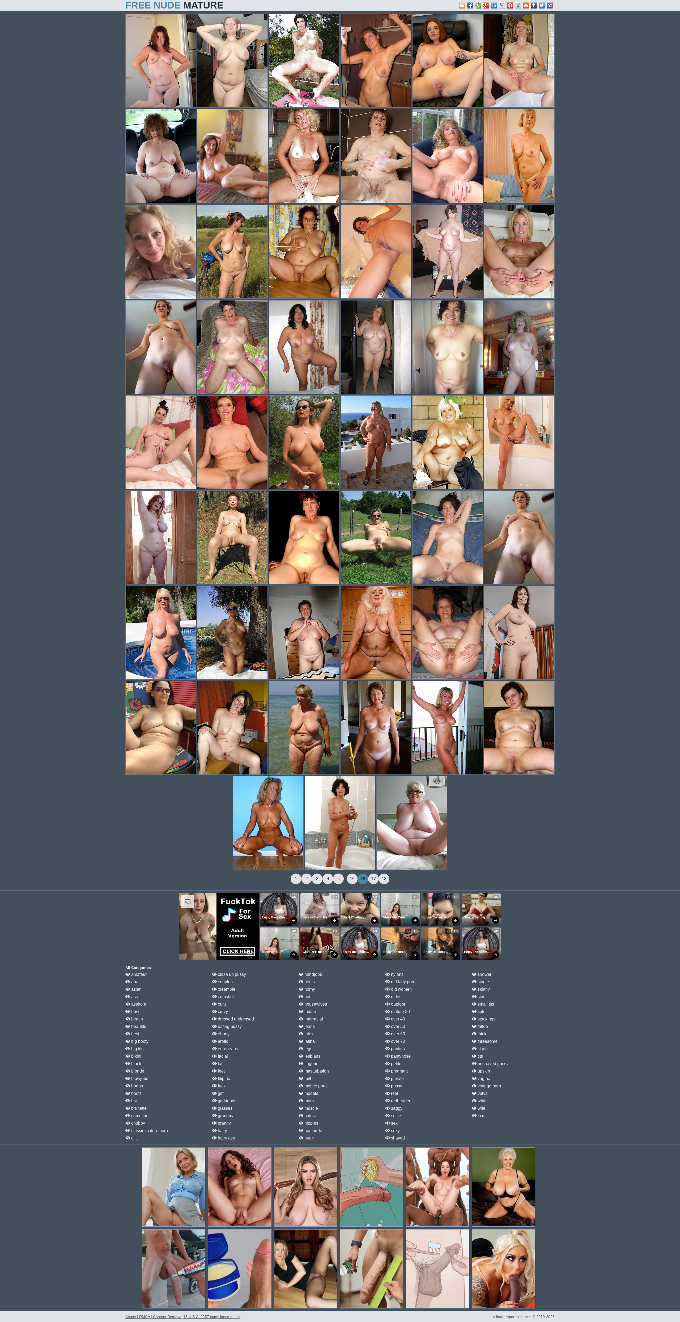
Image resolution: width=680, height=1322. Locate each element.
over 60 (397, 1034)
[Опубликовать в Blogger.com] (462, 5)
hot (306, 996)
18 (384, 878)
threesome (487, 1041)
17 (373, 878)
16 (362, 878)
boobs (136, 1086)
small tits (485, 1004)
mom (308, 1101)
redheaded (400, 1101)
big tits (136, 1048)
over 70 (397, 1041)
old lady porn (402, 982)
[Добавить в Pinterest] (510, 5)
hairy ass (226, 1138)
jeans (309, 1026)
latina (309, 1041)
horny (309, 989)
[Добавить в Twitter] (542, 5)
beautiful (138, 1026)
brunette (138, 1108)
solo (481, 1011)
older (395, 996)
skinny (483, 989)
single (483, 982)
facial (222, 1056)
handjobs (312, 974)
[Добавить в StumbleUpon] (526, 5)
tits (480, 1056)
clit (133, 1138)
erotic (222, 1041)
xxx (480, 1115)
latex (308, 1034)
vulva (482, 1093)
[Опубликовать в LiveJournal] (502, 5)
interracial (313, 1019)
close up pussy (231, 974)
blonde (137, 1071)
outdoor (397, 1004)
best (134, 1034)
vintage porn (489, 1086)
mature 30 (400, 1011)
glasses (224, 1108)
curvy (222, 1011)
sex (394, 1123)
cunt (221, 1004)
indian (309, 1011)
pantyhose (400, 1056)
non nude (312, 1130)
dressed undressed (235, 1019)
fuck (221, 1086)
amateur (138, 974)
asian (136, 989)
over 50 (397, 1026)
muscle (310, 1108)
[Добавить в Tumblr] (534, 5)
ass (134, 996)
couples (225, 982)
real (394, 1093)
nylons (396, 974)
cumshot (225, 996)
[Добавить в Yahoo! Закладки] (550, 5)
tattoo (482, 1026)
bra (133, 1101)
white (482, 1101)
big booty (139, 1041)
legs (307, 1048)
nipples (310, 1123)
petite (395, 1063)
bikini (135, 1056)
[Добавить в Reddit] (518, 5)
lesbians (311, 1056)
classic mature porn (149, 1130)
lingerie (310, 1063)
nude (308, 1138)
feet (221, 1071)
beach (136, 1019)
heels (309, 982)
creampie (226, 989)
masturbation (316, 1071)
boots (136, 1093)
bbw (134, 1011)
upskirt (483, 1071)
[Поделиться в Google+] (486, 5)
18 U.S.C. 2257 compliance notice (211, 1317)
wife (481, 1108)
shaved (397, 1138)
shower (484, 974)
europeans (227, 1048)
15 (352, 878)
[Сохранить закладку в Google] (478, 5)
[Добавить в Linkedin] (494, 5)
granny (224, 1123)
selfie (395, 1115)
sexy (395, 1130)
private (397, 1078)
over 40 (397, 1019)
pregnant (399, 1071)
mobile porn (315, 1086)
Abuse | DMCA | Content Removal (153, 1317)
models (310, 1093)
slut (480, 996)
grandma (226, 1115)
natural (310, 1115)
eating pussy (229, 1026)
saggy (396, 1108)
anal (134, 982)
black (135, 1063)
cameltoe (139, 1115)
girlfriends (226, 1101)
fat (219, 1063)
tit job (482, 1048)
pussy (396, 1086)
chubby (137, 1123)
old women (401, 989)
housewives (315, 1004)
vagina (483, 1078)
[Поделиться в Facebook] (470, 5)
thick (481, 1034)
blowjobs (139, 1078)
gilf (220, 1093)
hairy (222, 1130)
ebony (223, 1034)
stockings (486, 1019)
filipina (223, 1078)
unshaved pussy (492, 1063)
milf (307, 1078)
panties (397, 1048)
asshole (138, 1004)
